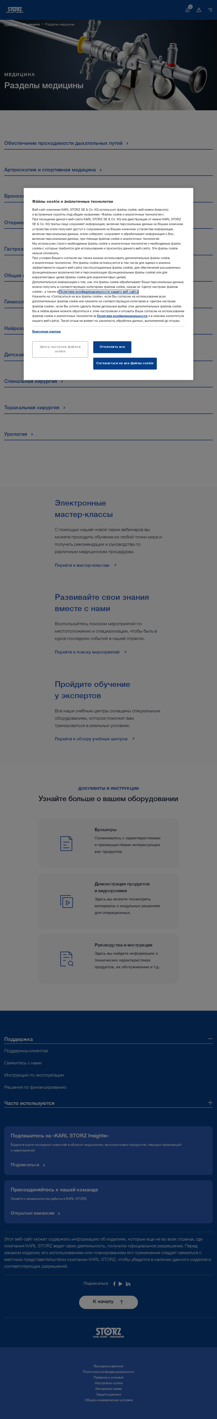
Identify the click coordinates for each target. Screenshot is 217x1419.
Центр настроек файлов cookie (60, 349)
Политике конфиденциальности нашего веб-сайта (98, 292)
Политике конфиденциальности (122, 316)
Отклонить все (112, 347)
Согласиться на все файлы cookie (125, 363)
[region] (108, 284)
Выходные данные (46, 331)
